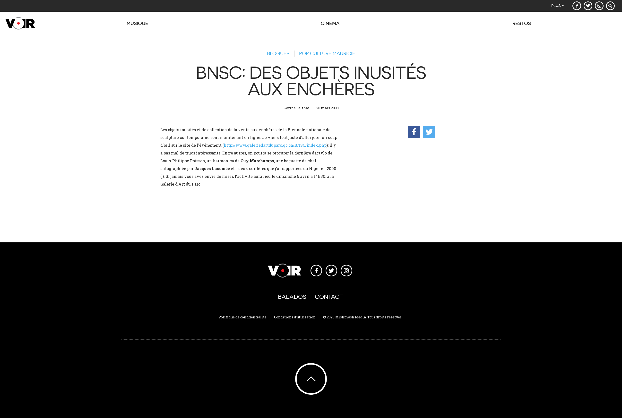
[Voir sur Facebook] (576, 6)
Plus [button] (556, 5)
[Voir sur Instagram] (599, 6)
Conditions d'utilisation (295, 317)
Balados (292, 296)
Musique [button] (137, 23)
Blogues (278, 53)
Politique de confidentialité (242, 317)
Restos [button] (521, 23)
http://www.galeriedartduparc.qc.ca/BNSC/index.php (275, 145)
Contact (329, 296)
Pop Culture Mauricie (327, 53)
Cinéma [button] (330, 23)
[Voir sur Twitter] (588, 6)
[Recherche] (610, 6)
